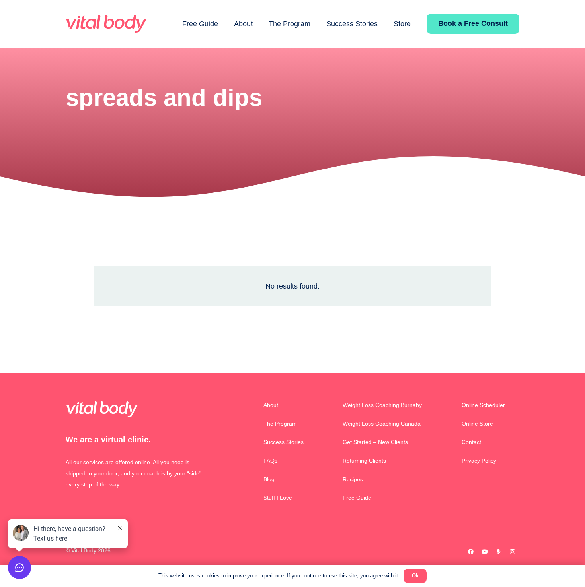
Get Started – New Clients (375, 442)
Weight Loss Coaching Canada (382, 423)
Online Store (477, 423)
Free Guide (357, 497)
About (270, 405)
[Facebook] (471, 552)
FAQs (270, 460)
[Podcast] (498, 552)
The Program (280, 423)
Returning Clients (364, 460)
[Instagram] (512, 552)
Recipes (353, 479)
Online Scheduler (483, 405)
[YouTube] (484, 552)
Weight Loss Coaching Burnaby (382, 405)
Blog (269, 479)
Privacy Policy (479, 460)
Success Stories (283, 442)
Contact (471, 442)
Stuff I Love (277, 497)
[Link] (106, 24)
